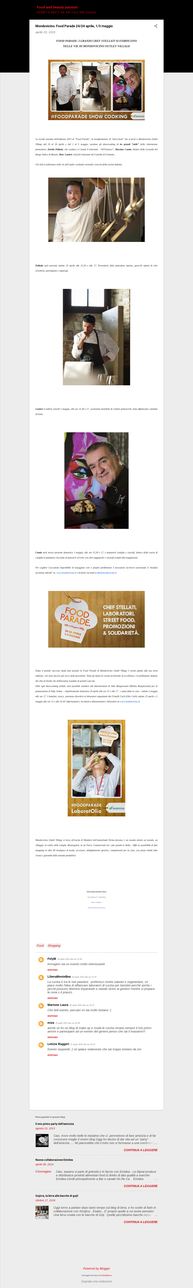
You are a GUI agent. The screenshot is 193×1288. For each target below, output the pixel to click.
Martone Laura (57, 1004)
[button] (156, 26)
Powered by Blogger (96, 1268)
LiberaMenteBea (59, 976)
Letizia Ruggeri (58, 1044)
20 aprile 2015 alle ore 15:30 (69, 959)
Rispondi (52, 970)
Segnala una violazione (96, 1281)
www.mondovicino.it (66, 572)
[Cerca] (162, 8)
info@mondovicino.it (106, 572)
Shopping (54, 945)
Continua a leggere (141, 1150)
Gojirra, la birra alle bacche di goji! (56, 1195)
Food (40, 945)
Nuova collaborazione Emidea (54, 1159)
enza (50, 1022)
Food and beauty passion (57, 7)
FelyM (51, 958)
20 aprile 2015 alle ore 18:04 (67, 1023)
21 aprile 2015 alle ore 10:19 (82, 1044)
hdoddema (106, 1275)
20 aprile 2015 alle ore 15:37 (84, 977)
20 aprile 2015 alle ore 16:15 (82, 1005)
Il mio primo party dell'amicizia (54, 1123)
